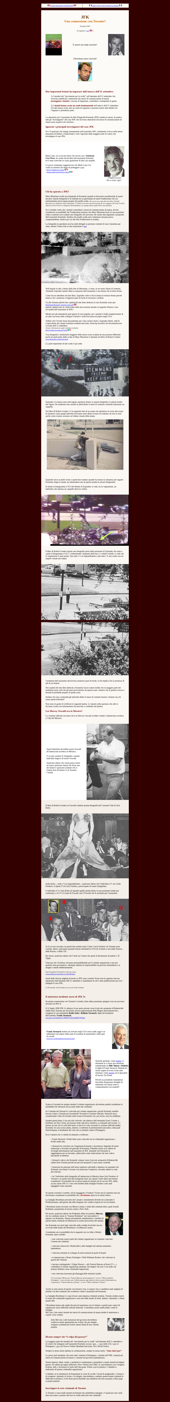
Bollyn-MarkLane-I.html (55, 170)
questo (118, 1061)
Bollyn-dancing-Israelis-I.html (56, 330)
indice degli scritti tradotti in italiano (105, 6)
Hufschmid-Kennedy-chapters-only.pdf (59, 305)
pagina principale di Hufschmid (61, 6)
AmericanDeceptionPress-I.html (57, 172)
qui (88, 31)
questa (111, 1073)
